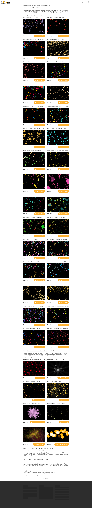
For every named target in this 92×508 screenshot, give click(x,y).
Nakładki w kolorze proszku (38, 422)
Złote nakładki (65, 399)
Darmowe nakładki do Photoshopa (37, 351)
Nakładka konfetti (40, 35)
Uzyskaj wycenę (83, 2)
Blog (57, 1)
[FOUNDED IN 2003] (5, 2)
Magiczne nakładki (64, 377)
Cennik (49, 1)
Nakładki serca (41, 377)
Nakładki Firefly (64, 422)
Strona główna (34, 1)
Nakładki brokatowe (40, 444)
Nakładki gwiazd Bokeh (39, 399)
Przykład (44, 1)
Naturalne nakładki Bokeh (62, 444)
